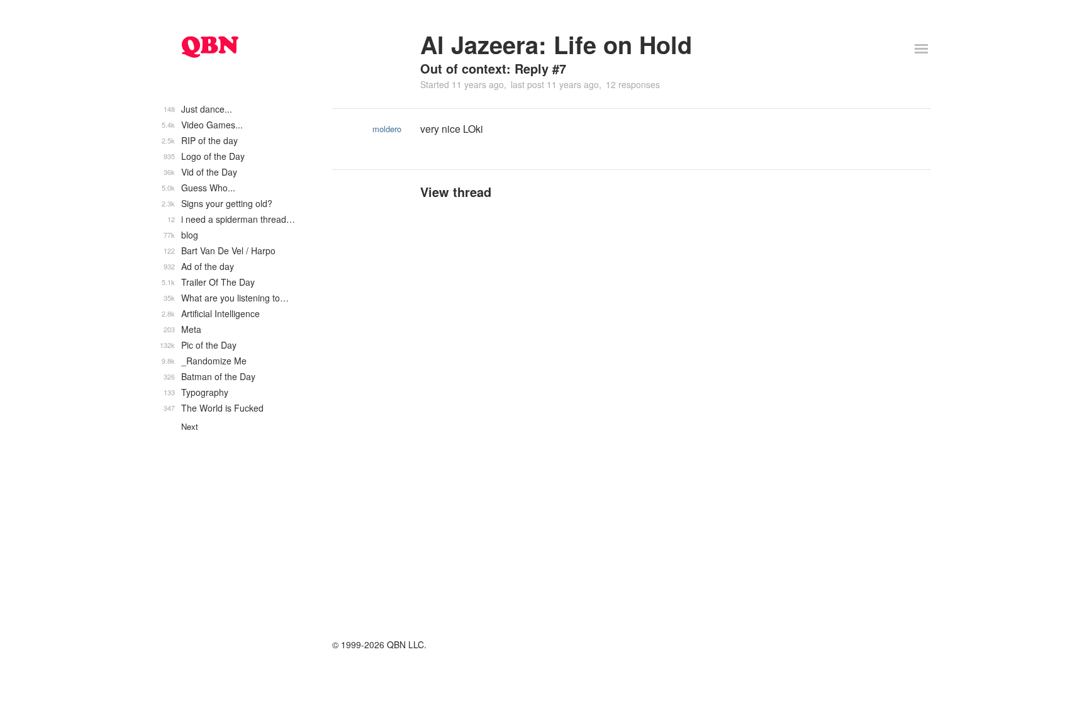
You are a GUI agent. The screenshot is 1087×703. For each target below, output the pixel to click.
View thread (455, 192)
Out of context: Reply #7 (493, 68)
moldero (386, 129)
